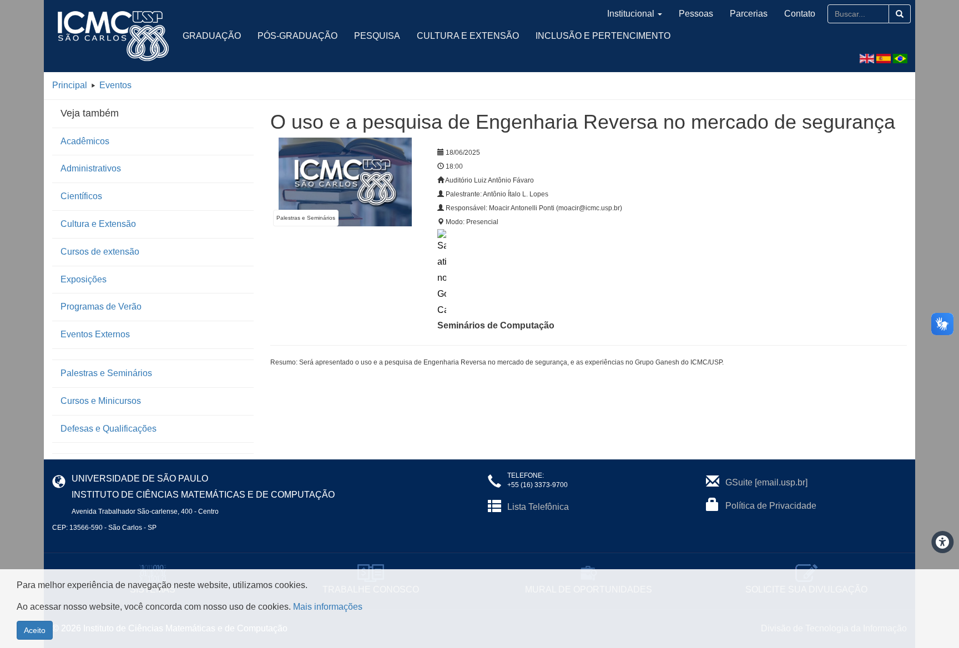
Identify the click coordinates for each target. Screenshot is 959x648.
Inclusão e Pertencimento (603, 35)
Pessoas (696, 13)
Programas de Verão (101, 306)
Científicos (81, 196)
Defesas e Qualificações (108, 428)
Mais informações (327, 606)
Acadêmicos (84, 141)
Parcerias (749, 13)
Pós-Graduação (297, 35)
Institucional (630, 13)
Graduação (212, 35)
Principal (69, 85)
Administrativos (90, 168)
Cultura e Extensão (468, 35)
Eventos (115, 85)
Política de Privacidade (770, 505)
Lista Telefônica (538, 507)
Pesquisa (377, 35)
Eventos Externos (95, 334)
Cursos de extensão (99, 251)
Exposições (83, 279)
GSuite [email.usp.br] (766, 482)
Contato (799, 13)
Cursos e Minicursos (100, 401)
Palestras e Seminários (106, 373)
